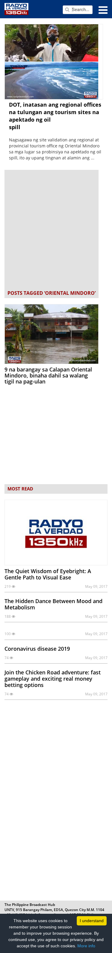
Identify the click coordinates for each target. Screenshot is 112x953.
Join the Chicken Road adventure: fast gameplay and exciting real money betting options (52, 678)
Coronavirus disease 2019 (37, 648)
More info (86, 945)
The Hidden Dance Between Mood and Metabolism (53, 604)
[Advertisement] (56, 230)
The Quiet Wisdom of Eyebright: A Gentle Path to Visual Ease (47, 574)
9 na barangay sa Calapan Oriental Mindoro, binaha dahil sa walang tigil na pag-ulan (48, 375)
